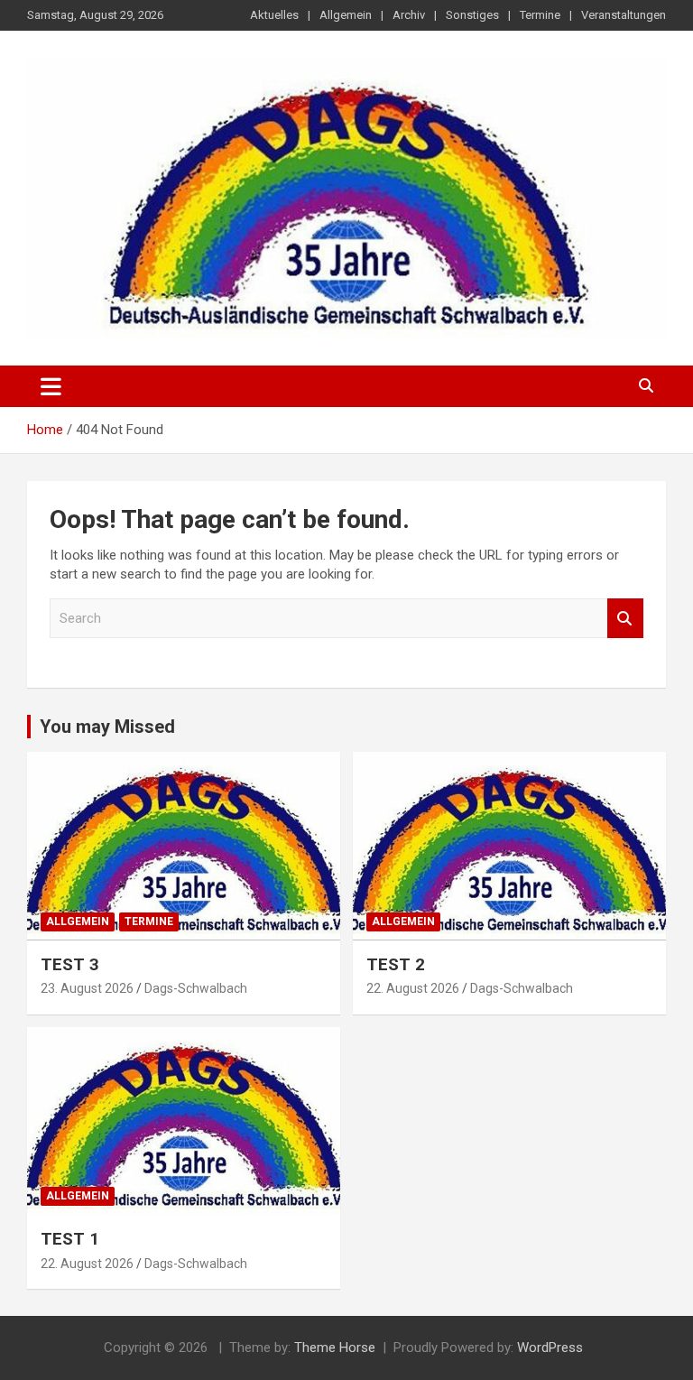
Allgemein (345, 15)
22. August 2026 (412, 988)
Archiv (409, 15)
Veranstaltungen (623, 15)
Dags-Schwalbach (195, 988)
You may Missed (107, 726)
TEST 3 (70, 964)
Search (625, 618)
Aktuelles (274, 15)
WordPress (550, 1347)
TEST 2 (395, 964)
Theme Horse (334, 1347)
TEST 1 (70, 1238)
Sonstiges (472, 15)
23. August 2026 (87, 988)
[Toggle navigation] (51, 386)
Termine (540, 15)
